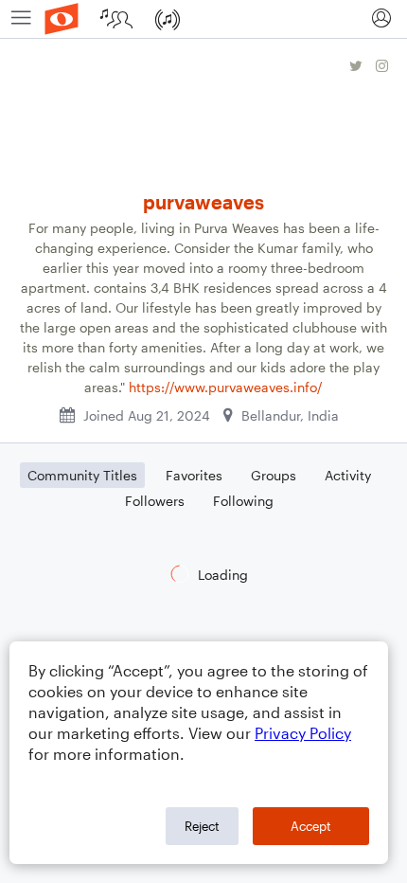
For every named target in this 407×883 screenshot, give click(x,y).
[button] (381, 19)
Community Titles (82, 475)
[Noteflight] (61, 19)
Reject (202, 826)
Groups (273, 475)
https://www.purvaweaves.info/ (226, 387)
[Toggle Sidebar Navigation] (21, 19)
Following (243, 501)
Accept (311, 826)
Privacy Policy (303, 733)
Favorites (194, 475)
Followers (155, 501)
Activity (348, 475)
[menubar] (203, 19)
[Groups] (119, 19)
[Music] (169, 19)
